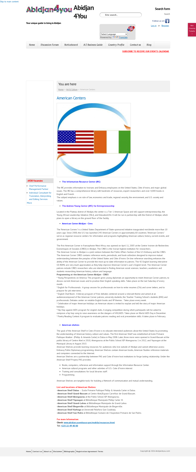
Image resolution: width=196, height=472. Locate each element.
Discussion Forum (50, 44)
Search (167, 14)
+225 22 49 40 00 (69, 425)
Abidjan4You (84, 11)
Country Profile (116, 44)
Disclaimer (57, 451)
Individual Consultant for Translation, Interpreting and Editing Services (40, 196)
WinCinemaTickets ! (192, 29)
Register (165, 25)
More (29, 202)
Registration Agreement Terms (89, 451)
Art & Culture (71, 89)
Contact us (135, 44)
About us (47, 451)
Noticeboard (71, 44)
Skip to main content (9, 1)
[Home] (50, 10)
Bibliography (69, 451)
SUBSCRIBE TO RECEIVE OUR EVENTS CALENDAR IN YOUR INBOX (150, 51)
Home (32, 44)
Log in (153, 25)
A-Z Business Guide (93, 44)
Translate (123, 37)
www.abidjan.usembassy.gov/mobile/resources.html (89, 422)
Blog (149, 44)
